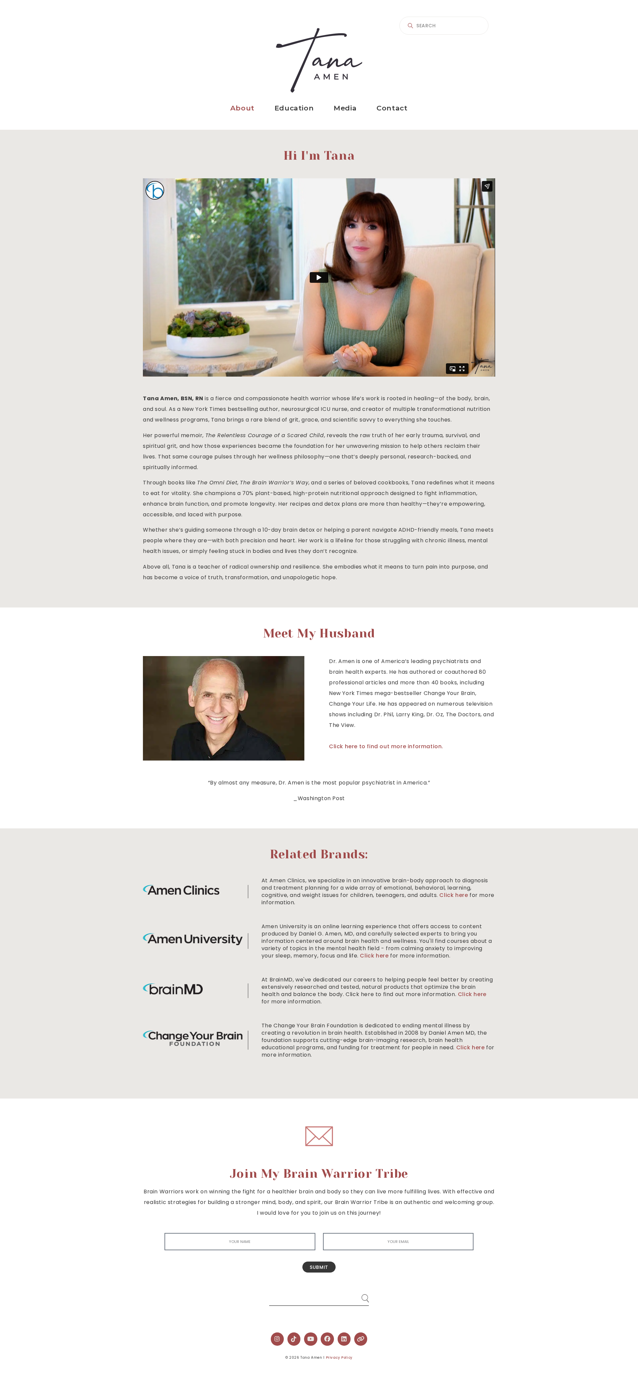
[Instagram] (277, 1339)
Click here (453, 895)
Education (294, 108)
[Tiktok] (294, 1339)
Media (345, 108)
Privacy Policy (339, 1357)
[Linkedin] (344, 1339)
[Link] (361, 1339)
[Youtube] (310, 1339)
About (242, 108)
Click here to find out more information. (386, 746)
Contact (391, 108)
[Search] (359, 1295)
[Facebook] (327, 1339)
